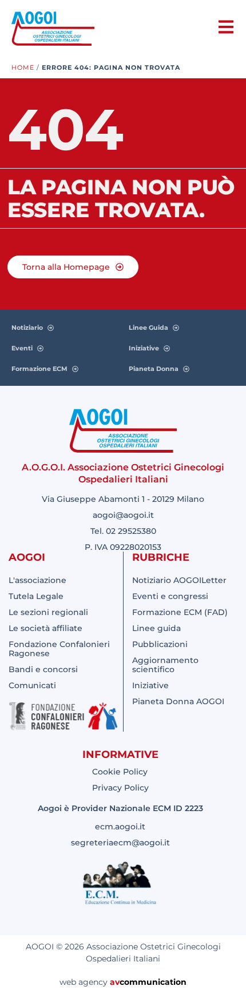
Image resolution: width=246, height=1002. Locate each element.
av (115, 982)
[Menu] (226, 26)
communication (153, 982)
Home (22, 67)
